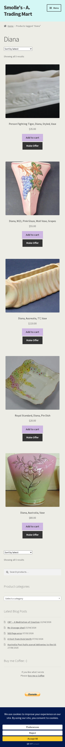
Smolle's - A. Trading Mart (18, 10)
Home (11, 25)
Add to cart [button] (32, 137)
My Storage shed (16, 627)
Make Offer (32, 145)
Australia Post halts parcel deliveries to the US (32, 644)
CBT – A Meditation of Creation (24, 622)
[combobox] (32, 598)
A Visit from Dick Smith (20, 638)
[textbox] (32, 598)
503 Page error (15, 633)
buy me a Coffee (36, 675)
